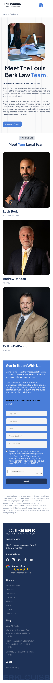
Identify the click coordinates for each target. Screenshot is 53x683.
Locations (10, 597)
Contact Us (11, 613)
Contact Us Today (12, 124)
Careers (9, 609)
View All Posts (12, 626)
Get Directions (13, 554)
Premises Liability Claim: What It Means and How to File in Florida (20, 643)
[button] (47, 5)
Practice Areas (13, 585)
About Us (10, 589)
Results (9, 601)
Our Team (10, 593)
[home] (12, 5)
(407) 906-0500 (23, 403)
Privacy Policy (12, 667)
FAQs (8, 605)
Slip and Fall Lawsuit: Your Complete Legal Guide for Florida (18, 633)
